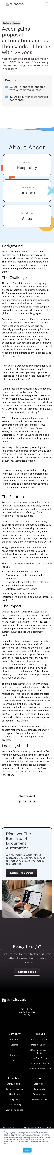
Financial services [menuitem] (14, 1089)
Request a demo (27, 971)
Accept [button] (27, 1150)
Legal (25, 1127)
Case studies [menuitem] (40, 1083)
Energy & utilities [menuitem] (14, 1083)
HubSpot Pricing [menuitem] (39, 1058)
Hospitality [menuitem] (14, 1099)
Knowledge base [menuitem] (39, 1099)
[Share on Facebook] (30, 802)
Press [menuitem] (14, 1050)
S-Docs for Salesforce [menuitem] (40, 1044)
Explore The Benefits (21, 873)
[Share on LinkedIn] (25, 802)
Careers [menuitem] (14, 1044)
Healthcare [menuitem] (14, 1094)
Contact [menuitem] (14, 1060)
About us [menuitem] (14, 1039)
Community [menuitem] (39, 1089)
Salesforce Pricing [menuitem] (39, 1039)
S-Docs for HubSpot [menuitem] (39, 1063)
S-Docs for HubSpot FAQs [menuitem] (40, 1068)
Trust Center (36, 1127)
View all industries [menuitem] (14, 1110)
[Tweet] (34, 802)
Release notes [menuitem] (39, 1094)
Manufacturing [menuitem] (14, 1104)
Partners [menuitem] (14, 1055)
